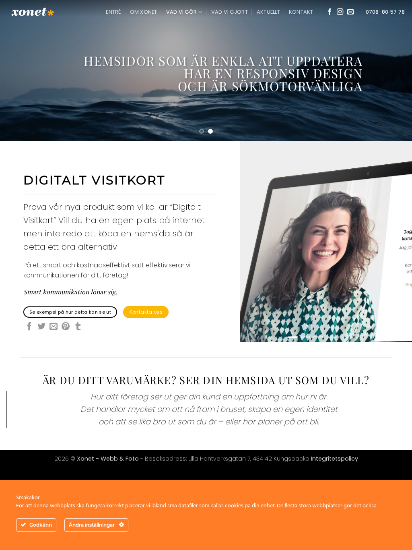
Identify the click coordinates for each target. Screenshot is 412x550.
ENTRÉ (113, 11)
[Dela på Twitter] (41, 327)
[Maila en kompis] (53, 327)
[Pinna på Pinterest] (66, 327)
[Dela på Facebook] (29, 327)
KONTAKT (301, 11)
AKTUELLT (268, 11)
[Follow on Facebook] (329, 12)
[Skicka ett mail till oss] (350, 12)
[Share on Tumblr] (78, 327)
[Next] (393, 70)
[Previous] (18, 70)
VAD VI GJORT (229, 11)
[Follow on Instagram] (340, 12)
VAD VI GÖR (181, 11)
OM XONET (143, 11)
